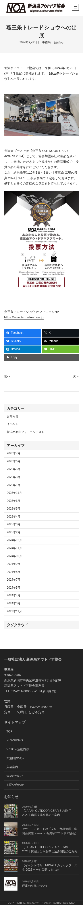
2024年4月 (13, 595)
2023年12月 (14, 611)
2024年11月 (14, 548)
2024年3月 (13, 603)
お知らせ (59, 42)
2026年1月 (13, 485)
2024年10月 (14, 556)
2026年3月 (13, 477)
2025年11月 (14, 492)
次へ (76, 376)
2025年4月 (13, 516)
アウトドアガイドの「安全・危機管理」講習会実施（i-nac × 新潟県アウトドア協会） (50, 831)
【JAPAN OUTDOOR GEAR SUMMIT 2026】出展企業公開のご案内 (46, 813)
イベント (12, 424)
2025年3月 (13, 524)
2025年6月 (13, 500)
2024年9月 (13, 564)
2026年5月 (13, 469)
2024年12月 (14, 540)
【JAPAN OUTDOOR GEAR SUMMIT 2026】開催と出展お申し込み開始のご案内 (49, 849)
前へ (7, 376)
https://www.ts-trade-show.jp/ (24, 317)
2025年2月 (13, 532)
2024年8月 (13, 572)
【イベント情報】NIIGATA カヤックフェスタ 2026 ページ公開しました (49, 867)
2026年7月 (13, 453)
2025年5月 (13, 508)
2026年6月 (13, 461)
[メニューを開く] (75, 7)
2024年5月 (13, 587)
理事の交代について (35, 885)
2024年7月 (13, 579)
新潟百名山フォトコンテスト (25, 432)
